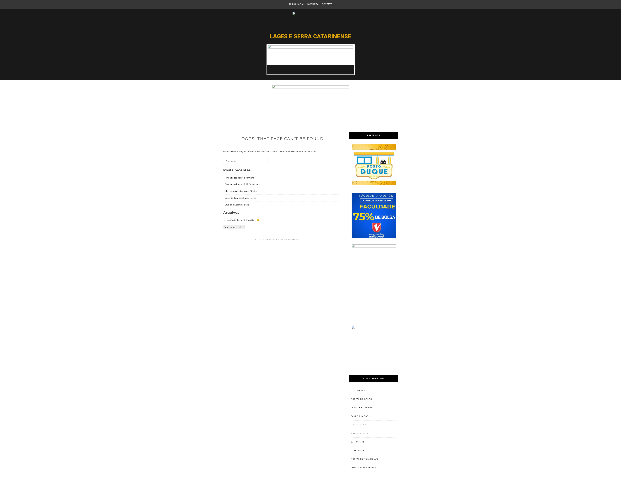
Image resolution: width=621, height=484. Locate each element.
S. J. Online (358, 442)
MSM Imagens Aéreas (363, 467)
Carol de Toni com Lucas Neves (240, 197)
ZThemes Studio (308, 239)
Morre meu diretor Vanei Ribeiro (241, 191)
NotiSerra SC (359, 390)
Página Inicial (296, 4)
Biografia (313, 4)
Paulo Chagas (359, 416)
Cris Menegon (359, 433)
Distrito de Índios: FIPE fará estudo (242, 184)
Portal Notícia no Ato (365, 459)
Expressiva (357, 450)
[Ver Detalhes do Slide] (310, 54)
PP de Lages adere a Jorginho (239, 177)
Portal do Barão (361, 399)
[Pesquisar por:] (245, 160)
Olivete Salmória (362, 407)
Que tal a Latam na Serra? (237, 204)
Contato (327, 4)
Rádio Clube (358, 425)
